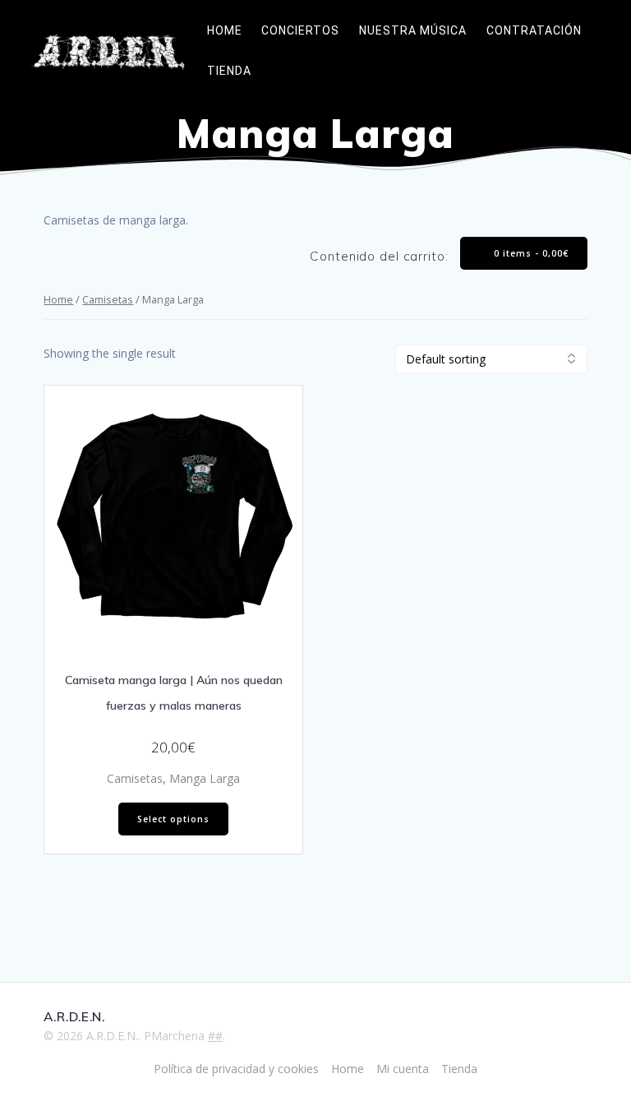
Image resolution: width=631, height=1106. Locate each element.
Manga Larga (204, 778)
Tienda (229, 70)
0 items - (530, 253)
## (215, 1036)
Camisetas (107, 299)
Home (224, 30)
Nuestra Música (413, 30)
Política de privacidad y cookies (236, 1068)
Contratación (534, 30)
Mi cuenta (402, 1068)
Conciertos (300, 30)
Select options (173, 819)
